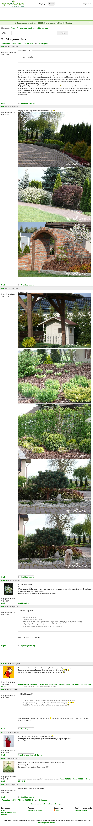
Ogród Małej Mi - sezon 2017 (28, 684)
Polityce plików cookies (46, 822)
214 (24, 43)
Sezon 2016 (44, 684)
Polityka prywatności (8, 812)
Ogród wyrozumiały (42, 28)
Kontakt (4, 814)
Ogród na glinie (23, 603)
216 (30, 43)
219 (39, 43)
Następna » (44, 43)
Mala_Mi (4, 664)
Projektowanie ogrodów (25, 28)
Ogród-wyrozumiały (28, 103)
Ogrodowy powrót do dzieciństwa (30, 755)
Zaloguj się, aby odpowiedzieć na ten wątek (46, 804)
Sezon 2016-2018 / (79, 779)
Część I (68, 684)
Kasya (3, 758)
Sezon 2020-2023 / (66, 779)
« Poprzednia (5, 43)
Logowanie (87, 4)
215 (27, 43)
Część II (62, 684)
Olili (2, 46)
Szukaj (63, 33)
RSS (57, 810)
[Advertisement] (46, 14)
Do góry (3, 103)
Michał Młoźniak (81, 810)
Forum (51, 4)
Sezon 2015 (53, 684)
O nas (3, 810)
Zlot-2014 (84, 684)
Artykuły (42, 4)
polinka (3, 732)
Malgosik (4, 580)
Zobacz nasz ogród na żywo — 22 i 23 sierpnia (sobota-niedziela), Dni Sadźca (43, 23)
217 (33, 43)
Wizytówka (76, 684)
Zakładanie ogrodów (35, 810)
